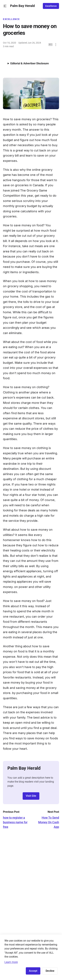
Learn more (11, 962)
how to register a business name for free (15, 822)
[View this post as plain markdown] (50, 44)
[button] (5, 6)
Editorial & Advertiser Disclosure (29, 63)
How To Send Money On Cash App (48, 822)
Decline (50, 970)
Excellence (51, 6)
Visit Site (31, 795)
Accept (33, 970)
